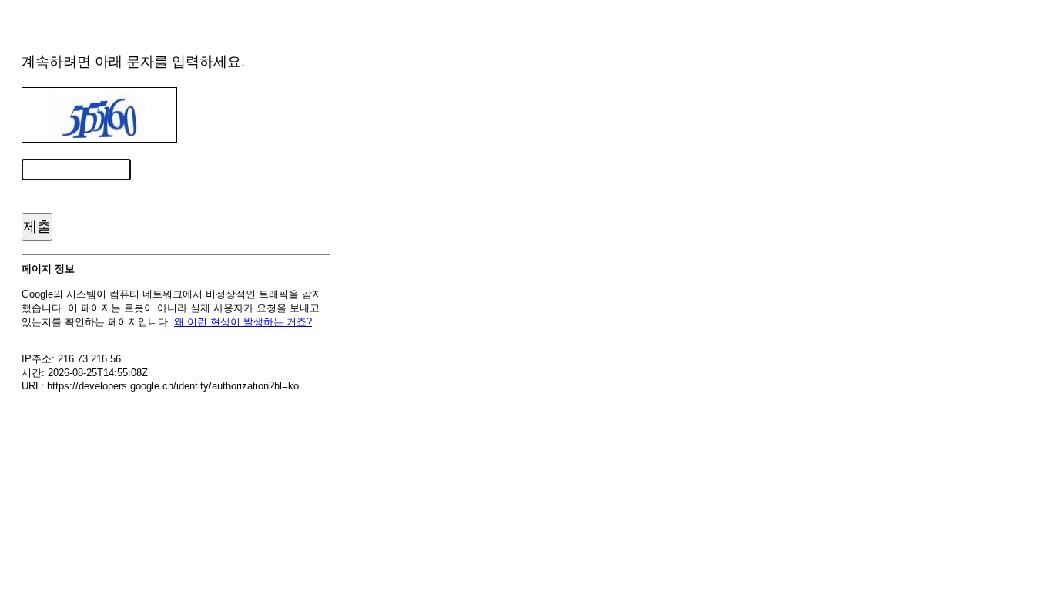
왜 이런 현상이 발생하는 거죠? (243, 322)
